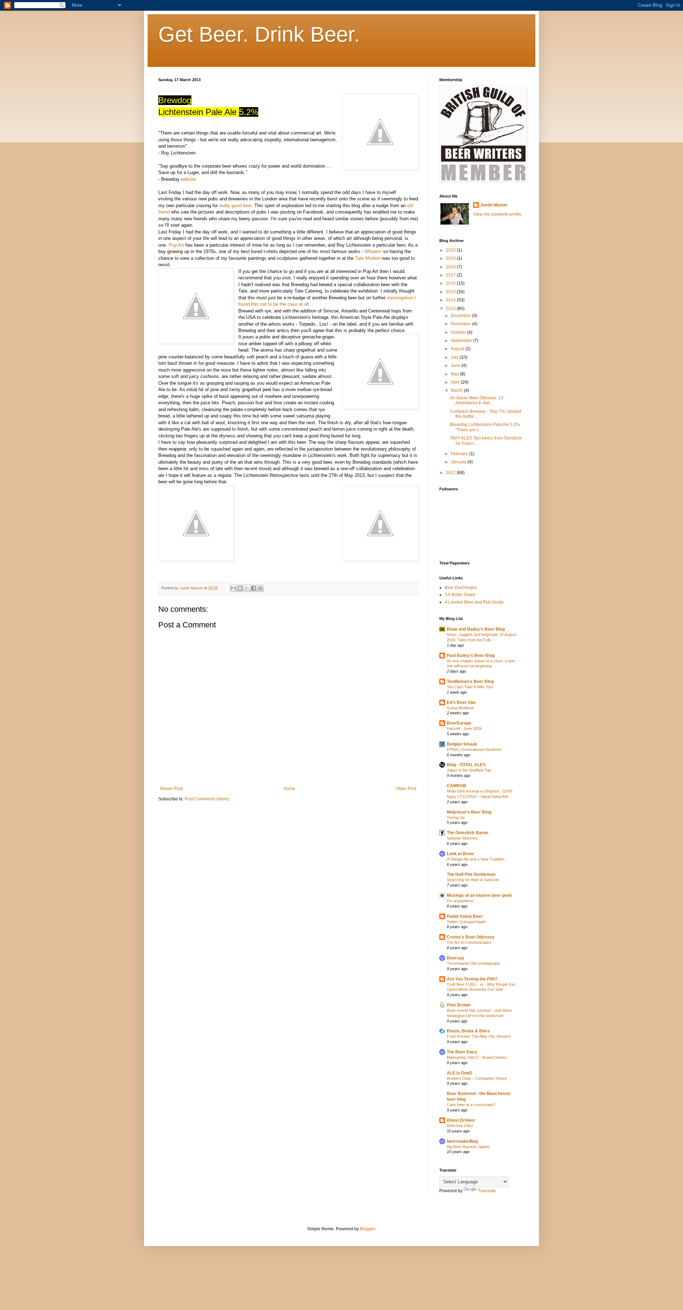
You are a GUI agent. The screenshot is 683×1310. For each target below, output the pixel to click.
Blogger (367, 1228)
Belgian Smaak (462, 744)
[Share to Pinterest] (260, 588)
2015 (451, 291)
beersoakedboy (462, 1141)
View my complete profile (497, 214)
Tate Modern (368, 258)
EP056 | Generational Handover (474, 749)
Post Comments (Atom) (207, 798)
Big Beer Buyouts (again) (468, 1147)
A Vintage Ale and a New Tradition (475, 859)
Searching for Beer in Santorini (473, 880)
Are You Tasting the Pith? (472, 979)
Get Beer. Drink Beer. (259, 34)
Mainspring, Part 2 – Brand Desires (477, 1057)
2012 (451, 472)
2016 (451, 283)
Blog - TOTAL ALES (466, 764)
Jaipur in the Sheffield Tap (469, 770)
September (462, 340)
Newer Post (171, 788)
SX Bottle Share (460, 594)
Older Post (406, 788)
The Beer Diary (462, 1051)
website (188, 179)
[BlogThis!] (240, 588)
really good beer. (236, 205)
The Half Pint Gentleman (471, 874)
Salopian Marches (462, 838)
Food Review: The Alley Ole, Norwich (479, 1036)
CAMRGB (456, 785)
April (456, 382)
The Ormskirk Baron (467, 832)
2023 (451, 250)
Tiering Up (456, 817)
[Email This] (233, 588)
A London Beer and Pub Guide (474, 602)
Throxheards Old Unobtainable (473, 963)
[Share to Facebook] (253, 588)
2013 (451, 308)
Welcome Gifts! (460, 1126)
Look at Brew (460, 853)
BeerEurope (459, 723)
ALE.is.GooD (459, 1072)
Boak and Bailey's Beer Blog (476, 629)
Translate (487, 1190)
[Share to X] (246, 588)
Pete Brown (458, 1005)
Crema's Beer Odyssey (470, 937)
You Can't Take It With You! (470, 687)
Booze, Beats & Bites (468, 1030)
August (458, 348)
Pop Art (176, 245)
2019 (451, 258)
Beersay (455, 958)
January (459, 461)
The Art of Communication (469, 942)
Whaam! (373, 251)
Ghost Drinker (461, 1120)
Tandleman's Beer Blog (470, 681)
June (456, 365)
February (460, 453)
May (455, 374)
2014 (451, 300)
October (459, 332)
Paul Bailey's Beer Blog (470, 655)
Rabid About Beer (465, 916)
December (461, 315)
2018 (451, 266)
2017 (451, 275)
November (461, 323)
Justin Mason (493, 204)
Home (289, 788)
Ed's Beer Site (461, 702)
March (457, 390)
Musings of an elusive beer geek (479, 895)
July (455, 357)
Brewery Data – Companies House (477, 1078)
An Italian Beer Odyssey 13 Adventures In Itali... (476, 400)
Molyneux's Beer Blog (469, 812)
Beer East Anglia (461, 587)
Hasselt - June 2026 (464, 728)
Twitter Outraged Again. (467, 922)
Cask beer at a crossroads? (471, 1105)
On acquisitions (460, 901)
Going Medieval (460, 708)
